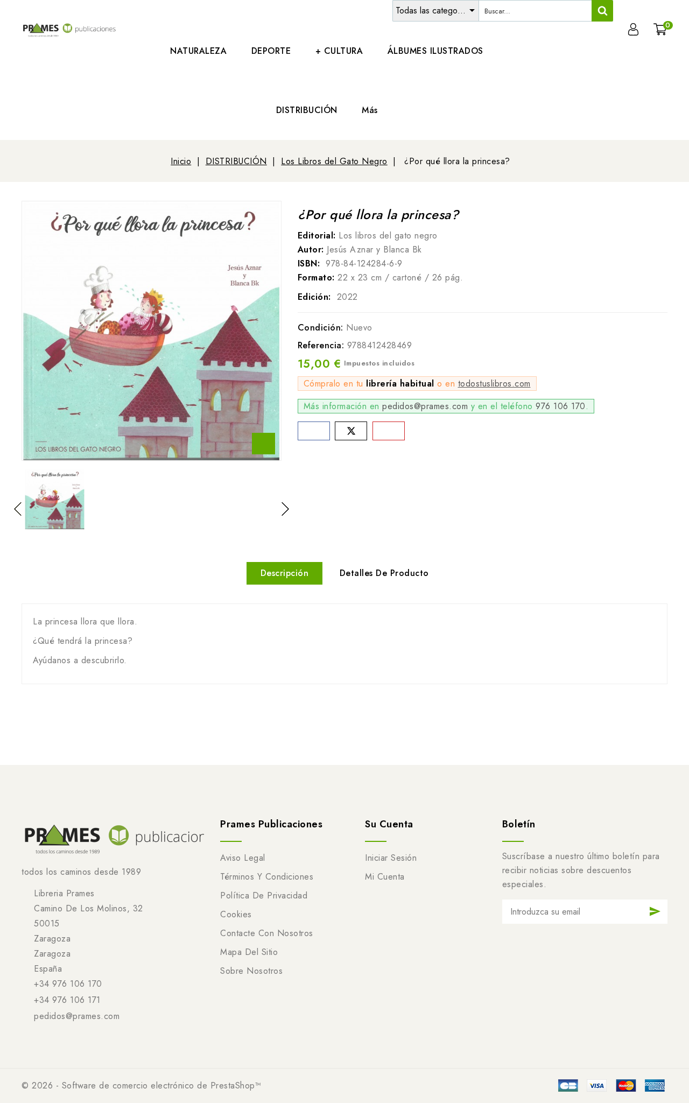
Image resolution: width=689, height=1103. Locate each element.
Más (370, 110)
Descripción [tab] (285, 573)
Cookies (236, 914)
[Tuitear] (351, 431)
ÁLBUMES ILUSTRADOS (435, 51)
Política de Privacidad (263, 895)
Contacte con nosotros (266, 933)
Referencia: (321, 345)
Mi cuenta (385, 876)
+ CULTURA (339, 51)
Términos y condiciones (266, 876)
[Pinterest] (388, 431)
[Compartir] (313, 431)
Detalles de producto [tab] (384, 573)
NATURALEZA (198, 51)
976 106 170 (561, 406)
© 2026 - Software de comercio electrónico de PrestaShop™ (141, 1085)
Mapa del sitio (249, 952)
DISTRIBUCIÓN (307, 110)
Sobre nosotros (251, 971)
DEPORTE (271, 51)
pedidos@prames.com (425, 406)
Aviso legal (242, 858)
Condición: (320, 327)
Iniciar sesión (391, 858)
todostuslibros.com (494, 383)
